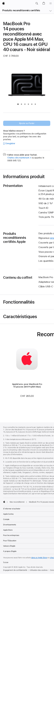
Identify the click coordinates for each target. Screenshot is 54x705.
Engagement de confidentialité (15, 570)
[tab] (18, 104)
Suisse (5, 562)
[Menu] (50, 3)
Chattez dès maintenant (19, 158)
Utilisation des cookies (38, 570)
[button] (36, 3)
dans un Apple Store (39, 558)
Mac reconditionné (17, 502)
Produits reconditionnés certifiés (21, 10)
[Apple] (4, 501)
